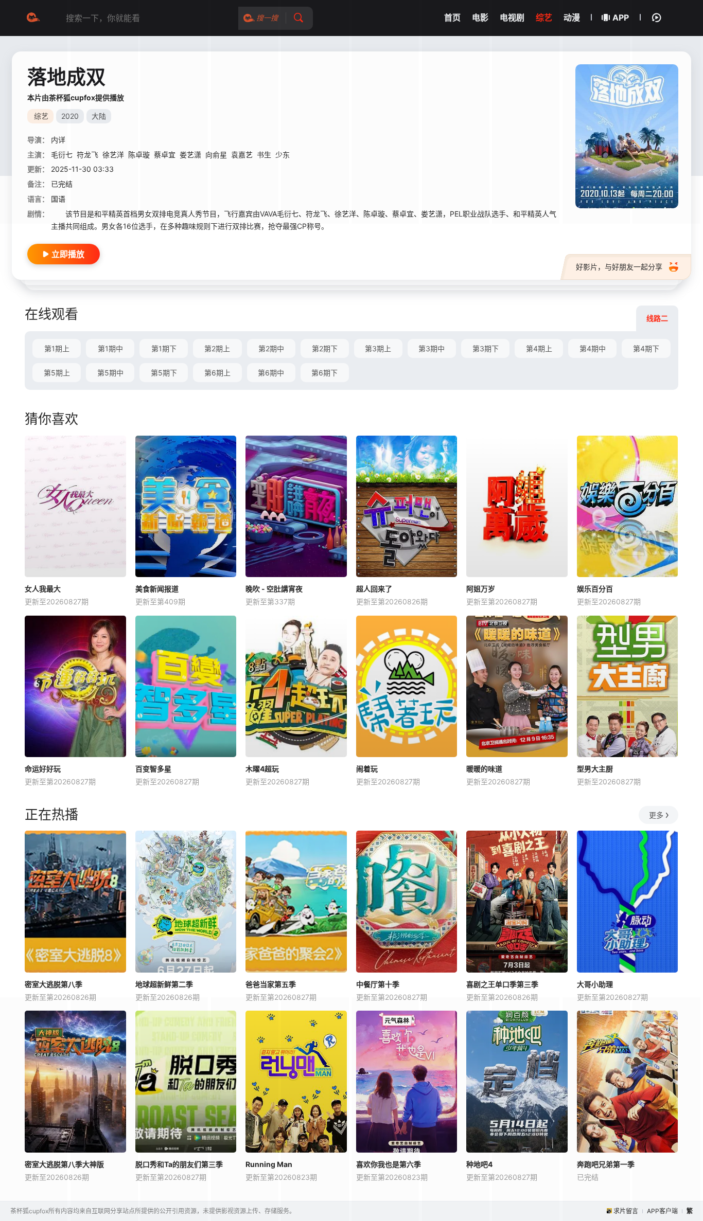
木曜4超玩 (262, 768)
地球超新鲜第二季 (164, 984)
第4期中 (592, 348)
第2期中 (271, 348)
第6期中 (271, 372)
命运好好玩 (43, 768)
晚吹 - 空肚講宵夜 (274, 588)
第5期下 (164, 372)
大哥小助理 (595, 984)
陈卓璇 (139, 154)
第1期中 (110, 348)
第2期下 (325, 348)
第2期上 (217, 348)
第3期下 (485, 348)
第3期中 (431, 348)
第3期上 (378, 348)
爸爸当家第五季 (270, 984)
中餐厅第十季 (377, 984)
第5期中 (110, 372)
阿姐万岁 (480, 588)
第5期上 (57, 372)
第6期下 (324, 372)
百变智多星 (153, 768)
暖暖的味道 (484, 768)
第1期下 (164, 348)
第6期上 (217, 372)
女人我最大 (43, 588)
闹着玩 (367, 768)
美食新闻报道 (157, 588)
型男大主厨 (595, 768)
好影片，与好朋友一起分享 (619, 266)
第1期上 (56, 348)
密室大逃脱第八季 (53, 984)
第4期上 (539, 348)
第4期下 (646, 348)
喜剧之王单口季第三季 (502, 984)
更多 (656, 815)
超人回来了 (374, 588)
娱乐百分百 (595, 588)
